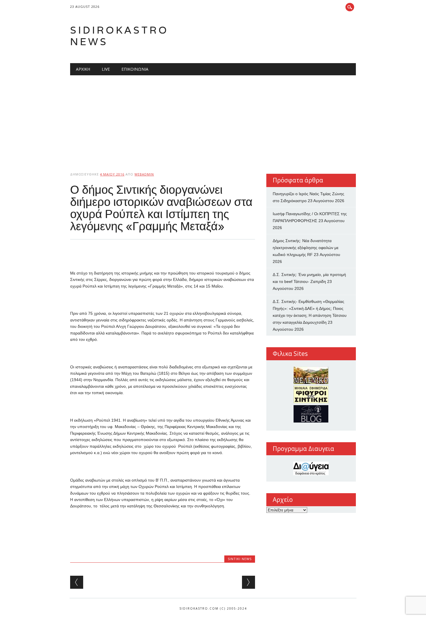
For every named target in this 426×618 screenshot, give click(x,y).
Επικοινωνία (134, 69)
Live (106, 69)
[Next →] (248, 582)
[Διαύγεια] (311, 468)
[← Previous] (76, 582)
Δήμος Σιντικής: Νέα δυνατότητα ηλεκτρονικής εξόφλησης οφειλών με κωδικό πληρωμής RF (305, 247)
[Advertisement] (213, 118)
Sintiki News (240, 559)
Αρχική (83, 69)
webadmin (144, 174)
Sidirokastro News (119, 35)
